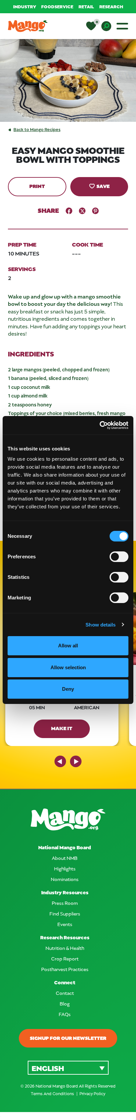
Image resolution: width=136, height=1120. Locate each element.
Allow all (68, 645)
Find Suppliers (65, 913)
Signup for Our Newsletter (68, 1038)
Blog (65, 1003)
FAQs (65, 1014)
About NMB (65, 858)
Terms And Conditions (53, 1093)
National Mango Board (64, 847)
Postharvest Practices (64, 969)
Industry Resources (64, 892)
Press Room (65, 903)
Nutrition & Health (65, 948)
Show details (100, 625)
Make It (61, 728)
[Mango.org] (68, 820)
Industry (24, 6)
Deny (68, 689)
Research (111, 6)
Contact (65, 993)
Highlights (65, 868)
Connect (64, 982)
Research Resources (64, 937)
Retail (86, 6)
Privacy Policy (92, 1093)
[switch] (119, 556)
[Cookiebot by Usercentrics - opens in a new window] (99, 425)
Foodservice (57, 6)
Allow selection (68, 667)
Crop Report (65, 958)
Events (64, 924)
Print (37, 186)
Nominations (65, 879)
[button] (68, 1067)
